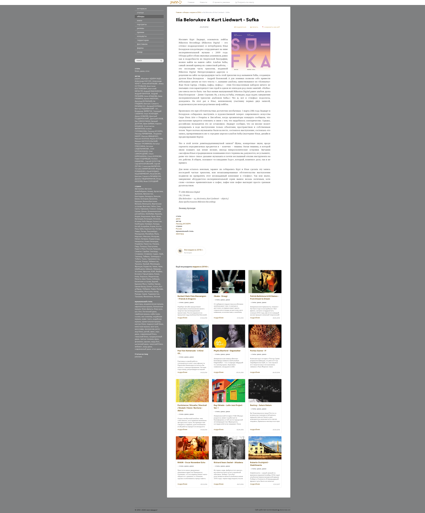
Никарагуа (139, 241)
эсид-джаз (147, 347)
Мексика (146, 236)
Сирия (144, 294)
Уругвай (146, 264)
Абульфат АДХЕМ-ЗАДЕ (151, 78)
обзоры (186, 12)
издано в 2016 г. (196, 12)
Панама (155, 244)
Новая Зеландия (151, 241)
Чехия (154, 266)
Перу (137, 246)
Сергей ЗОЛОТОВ (152, 161)
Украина (138, 264)
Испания (156, 219)
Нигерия (144, 239)
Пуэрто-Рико (140, 249)
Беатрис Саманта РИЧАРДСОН (148, 176)
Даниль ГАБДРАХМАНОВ (145, 179)
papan (137, 78)
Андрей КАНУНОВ (142, 94)
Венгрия (138, 204)
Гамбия (151, 284)
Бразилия (153, 199)
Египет (149, 286)
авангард (139, 304)
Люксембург (152, 231)
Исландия (148, 219)
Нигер (155, 291)
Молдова (155, 236)
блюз (137, 71)
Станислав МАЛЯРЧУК (150, 166)
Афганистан (148, 194)
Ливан (137, 231)
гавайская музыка (142, 314)
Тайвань (146, 256)
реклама (138, 357)
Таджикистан (153, 294)
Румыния (156, 249)
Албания (155, 279)
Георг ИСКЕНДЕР (151, 114)
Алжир (150, 191)
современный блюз (148, 334)
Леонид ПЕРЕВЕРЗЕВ (143, 134)
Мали (156, 234)
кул (136, 311)
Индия (137, 216)
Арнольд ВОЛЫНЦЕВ (143, 101)
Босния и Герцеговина (144, 274)
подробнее (182, 318)
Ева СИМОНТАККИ (142, 121)
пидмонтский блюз (155, 324)
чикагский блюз (156, 344)
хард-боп (155, 342)
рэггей (146, 332)
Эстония (138, 271)
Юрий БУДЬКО (153, 171)
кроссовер (139, 329)
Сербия (146, 251)
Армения (138, 194)
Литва (143, 231)
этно (147, 71)
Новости (203, 2)
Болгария (144, 199)
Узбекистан (153, 261)
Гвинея (157, 284)
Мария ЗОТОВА (156, 139)
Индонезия (145, 216)
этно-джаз (156, 349)
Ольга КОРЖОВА (154, 156)
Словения (148, 254)
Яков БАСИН (155, 174)
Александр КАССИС (143, 81)
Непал (137, 239)
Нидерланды (154, 239)
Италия (138, 221)
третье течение (147, 339)
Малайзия (149, 234)
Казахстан (157, 221)
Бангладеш (139, 196)
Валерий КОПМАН (154, 106)
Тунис (144, 259)
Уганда (145, 261)
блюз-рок (158, 309)
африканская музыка (143, 306)
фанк (156, 339)
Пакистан (148, 244)
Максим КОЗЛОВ (142, 139)
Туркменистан (153, 259)
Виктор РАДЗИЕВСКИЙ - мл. (146, 109)
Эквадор (157, 269)
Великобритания (150, 201)
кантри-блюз (140, 324)
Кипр (137, 276)
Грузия (137, 211)
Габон (153, 206)
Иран (158, 216)
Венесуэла (146, 204)
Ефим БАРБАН (148, 124)
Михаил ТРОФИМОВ (143, 144)
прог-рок (154, 327)
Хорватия (147, 266)
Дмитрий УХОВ (156, 119)
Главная (191, 2)
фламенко (139, 342)
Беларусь (149, 196)
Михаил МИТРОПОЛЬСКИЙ (146, 141)
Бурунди (138, 201)
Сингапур (154, 251)
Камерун (148, 224)
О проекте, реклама (221, 2)
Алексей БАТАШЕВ (150, 83)
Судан (155, 254)
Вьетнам (146, 206)
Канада (156, 224)
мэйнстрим (155, 314)
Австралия (139, 189)
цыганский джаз (142, 344)
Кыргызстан (149, 229)
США (161, 254)
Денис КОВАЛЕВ (141, 116)
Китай (137, 226)
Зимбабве (150, 214)
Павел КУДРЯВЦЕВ (142, 159)
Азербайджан (141, 191)
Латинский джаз (149, 311)
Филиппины (148, 296)
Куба (142, 229)
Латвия (158, 229)
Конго (155, 286)
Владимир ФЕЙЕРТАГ (143, 111)
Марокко (138, 236)
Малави (160, 289)
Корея (152, 226)
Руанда (138, 294)
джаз (142, 71)
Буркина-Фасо (141, 284)
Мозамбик (139, 291)
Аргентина (158, 191)
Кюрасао (144, 276)
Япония (157, 296)
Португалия (152, 246)
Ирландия (139, 219)
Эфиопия (146, 271)
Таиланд (138, 256)
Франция (138, 266)
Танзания (139, 296)
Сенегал (138, 251)
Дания (144, 211)
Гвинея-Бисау (140, 286)
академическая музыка (153, 304)
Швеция (149, 269)
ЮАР (153, 271)
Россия (149, 249)
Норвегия (139, 244)
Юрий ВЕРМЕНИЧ (142, 174)
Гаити (137, 209)
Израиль (158, 214)
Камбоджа (139, 224)
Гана (158, 206)
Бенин (137, 199)
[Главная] (176, 2)
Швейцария (140, 269)
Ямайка (159, 271)
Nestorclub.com (285, 510)
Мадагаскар (153, 276)
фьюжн (147, 342)
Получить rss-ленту (245, 2)
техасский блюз (141, 337)
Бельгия (157, 196)
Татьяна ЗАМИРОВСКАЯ (145, 169)
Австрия (148, 189)
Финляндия (155, 264)
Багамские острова (143, 281)
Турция (138, 261)
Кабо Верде (147, 221)
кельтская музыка (142, 327)
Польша (143, 246)
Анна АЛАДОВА (150, 96)
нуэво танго (147, 319)
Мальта (138, 279)
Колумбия (145, 226)
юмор (139, 52)
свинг (152, 332)
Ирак (153, 216)
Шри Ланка (146, 279)
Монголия (148, 291)
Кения (156, 274)
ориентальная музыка (151, 322)
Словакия (139, 254)
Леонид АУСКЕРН (155, 131)
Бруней (155, 281)
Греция (160, 209)
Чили (160, 266)
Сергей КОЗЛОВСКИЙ (144, 164)
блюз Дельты (147, 309)
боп (140, 311)
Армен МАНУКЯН (151, 99)
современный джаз (143, 349)
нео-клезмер (146, 317)
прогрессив (149, 329)
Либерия (146, 289)
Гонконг (152, 209)
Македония (139, 234)
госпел (137, 317)
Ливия (153, 289)
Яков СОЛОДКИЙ (150, 181)
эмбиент (138, 347)
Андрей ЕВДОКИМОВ (153, 91)
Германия (144, 209)
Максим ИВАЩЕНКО (149, 136)
